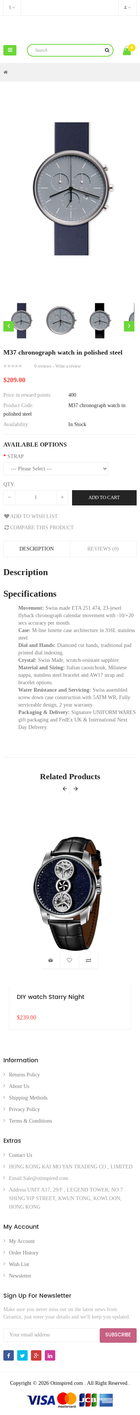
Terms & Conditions (30, 1121)
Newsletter (20, 1276)
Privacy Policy (24, 1109)
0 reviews (43, 366)
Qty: (9, 484)
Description (36, 549)
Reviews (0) (103, 549)
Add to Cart (104, 497)
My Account (22, 1241)
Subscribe (118, 1335)
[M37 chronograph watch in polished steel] (21, 321)
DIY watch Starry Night (50, 997)
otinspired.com (70, 29)
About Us (19, 1086)
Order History (23, 1253)
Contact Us (20, 1155)
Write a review (68, 366)
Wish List (19, 1264)
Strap (15, 456)
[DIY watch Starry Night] (70, 894)
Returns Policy (24, 1075)
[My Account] (127, 7)
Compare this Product (42, 527)
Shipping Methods (28, 1098)
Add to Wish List (34, 516)
